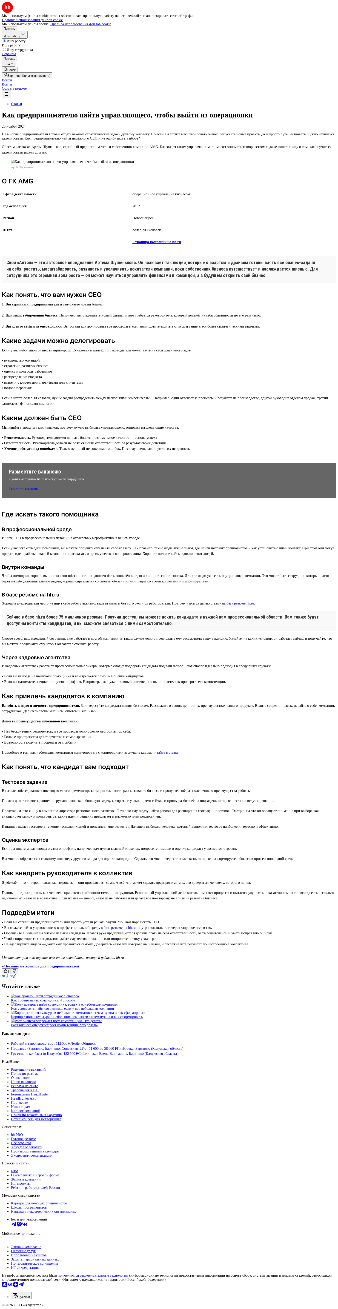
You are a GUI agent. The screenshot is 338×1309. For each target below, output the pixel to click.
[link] (9, 69)
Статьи (16, 104)
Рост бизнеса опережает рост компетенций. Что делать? (54, 1025)
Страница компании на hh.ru (156, 242)
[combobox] (21, 1295)
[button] (7, 80)
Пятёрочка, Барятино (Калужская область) (150, 1048)
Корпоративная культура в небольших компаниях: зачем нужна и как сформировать (77, 1017)
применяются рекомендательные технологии (93, 1275)
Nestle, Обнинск (83, 1043)
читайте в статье (165, 752)
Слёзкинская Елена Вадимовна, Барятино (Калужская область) (127, 1053)
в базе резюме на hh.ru (118, 928)
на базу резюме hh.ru (238, 603)
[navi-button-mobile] (6, 94)
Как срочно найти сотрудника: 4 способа (43, 1000)
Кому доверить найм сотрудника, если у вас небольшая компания (62, 1008)
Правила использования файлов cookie (80, 24)
